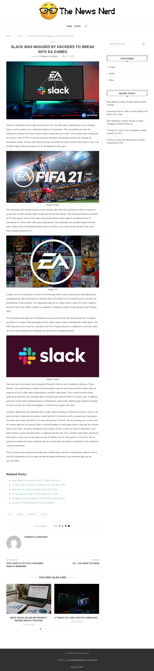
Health (111, 73)
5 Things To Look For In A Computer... (77, 617)
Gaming (19, 514)
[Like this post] (56, 526)
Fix (9, 514)
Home (69, 26)
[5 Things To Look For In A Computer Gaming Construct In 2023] (76, 599)
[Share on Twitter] (63, 526)
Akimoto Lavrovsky (49, 56)
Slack (43, 514)
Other (77, 26)
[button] (10, 606)
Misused (31, 514)
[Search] (86, 26)
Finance (112, 67)
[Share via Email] (69, 526)
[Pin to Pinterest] (66, 526)
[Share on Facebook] (59, 526)
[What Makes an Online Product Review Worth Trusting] (28, 599)
